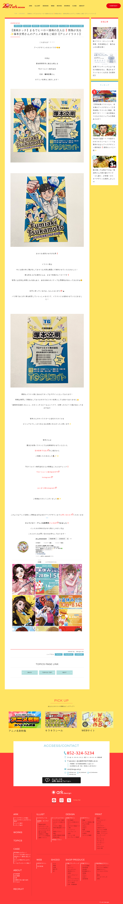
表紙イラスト (57, 831)
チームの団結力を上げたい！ (22, 860)
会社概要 (17, 876)
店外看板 (85, 867)
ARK (30, 6)
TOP (15, 13)
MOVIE (59, 6)
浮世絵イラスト (57, 839)
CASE (74, 6)
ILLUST (37, 6)
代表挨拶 (17, 873)
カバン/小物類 (87, 835)
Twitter (58, 654)
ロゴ (54, 863)
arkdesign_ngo (72, 772)
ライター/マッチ (102, 877)
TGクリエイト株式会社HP (47, 472)
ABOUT (81, 6)
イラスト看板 (57, 826)
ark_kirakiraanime (93, 772)
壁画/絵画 (56, 837)
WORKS (67, 6)
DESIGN (46, 6)
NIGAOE (54, 26)
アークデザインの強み (21, 818)
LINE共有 (79, 654)
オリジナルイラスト (58, 818)
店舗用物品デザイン (102, 863)
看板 (83, 820)
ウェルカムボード (44, 828)
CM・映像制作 (72, 884)
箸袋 (98, 875)
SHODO (55, 860)
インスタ (52, 523)
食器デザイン (101, 869)
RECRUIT (18, 889)
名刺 (69, 833)
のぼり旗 (100, 848)
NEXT (65, 672)
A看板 (84, 873)
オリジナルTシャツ (103, 865)
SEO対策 (40, 866)
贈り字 (55, 869)
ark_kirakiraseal (82, 772)
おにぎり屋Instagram (45, 488)
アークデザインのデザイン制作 (22, 820)
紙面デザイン (70, 818)
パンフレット (72, 831)
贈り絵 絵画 (42, 832)
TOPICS (17, 840)
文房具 (84, 833)
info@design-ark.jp (74, 769)
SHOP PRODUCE (75, 860)
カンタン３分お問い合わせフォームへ (61, 780)
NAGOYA (45, 26)
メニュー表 (71, 835)
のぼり (84, 827)
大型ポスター (101, 827)
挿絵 (54, 833)
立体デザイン (85, 818)
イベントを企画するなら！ (22, 854)
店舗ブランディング (72, 863)
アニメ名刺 (64, 26)
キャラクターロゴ (44, 830)
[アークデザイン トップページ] (13, 5)
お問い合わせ (65, 515)
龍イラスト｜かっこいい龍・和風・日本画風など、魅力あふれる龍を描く (104, 44)
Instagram (46, 477)
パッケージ (71, 829)
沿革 (15, 878)
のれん (84, 826)
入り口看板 (86, 865)
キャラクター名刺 (76, 26)
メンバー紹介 (18, 823)
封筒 (98, 878)
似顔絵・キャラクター (43, 821)
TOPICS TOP (47, 672)
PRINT (98, 814)
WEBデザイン (41, 863)
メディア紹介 (18, 825)
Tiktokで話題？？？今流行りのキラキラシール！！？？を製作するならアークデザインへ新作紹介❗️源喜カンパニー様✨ (104, 144)
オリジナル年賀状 (44, 835)
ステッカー (100, 846)
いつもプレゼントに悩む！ (22, 863)
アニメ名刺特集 (17, 730)
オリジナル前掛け (102, 867)
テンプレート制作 (73, 837)
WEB (52, 6)
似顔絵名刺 (42, 824)
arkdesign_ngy (72, 774)
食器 (83, 829)
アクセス (17, 882)
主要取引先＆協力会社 (21, 880)
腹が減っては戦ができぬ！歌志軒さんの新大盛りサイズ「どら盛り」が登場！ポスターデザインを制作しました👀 (104, 176)
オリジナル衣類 (102, 829)
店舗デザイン (85, 863)
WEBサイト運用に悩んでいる (22, 857)
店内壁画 (85, 878)
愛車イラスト (43, 837)
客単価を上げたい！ (20, 852)
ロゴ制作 (71, 820)
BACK (30, 672)
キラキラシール (54, 730)
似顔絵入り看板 (44, 834)
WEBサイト (88, 730)
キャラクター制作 (59, 820)
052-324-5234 (80, 752)
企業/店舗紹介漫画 (59, 835)
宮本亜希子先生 (41, 450)
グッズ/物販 (86, 831)
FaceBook (68, 654)
